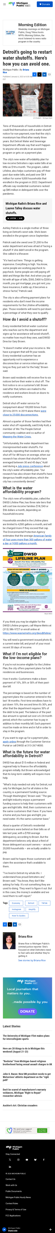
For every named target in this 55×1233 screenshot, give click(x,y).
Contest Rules (12, 1203)
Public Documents (14, 1191)
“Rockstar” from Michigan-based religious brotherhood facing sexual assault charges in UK (27, 1063)
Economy (16, 903)
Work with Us (11, 1185)
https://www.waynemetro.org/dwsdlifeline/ (27, 633)
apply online (10, 741)
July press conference (30, 466)
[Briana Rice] (9, 940)
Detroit (31, 903)
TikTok (44, 903)
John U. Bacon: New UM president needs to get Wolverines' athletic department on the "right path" (27, 1077)
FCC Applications (13, 1216)
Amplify (32, 909)
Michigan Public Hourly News (18, 1197)
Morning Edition (32, 24)
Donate (46, 4)
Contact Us (10, 1179)
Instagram (16, 909)
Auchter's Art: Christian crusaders (20, 1105)
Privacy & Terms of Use (16, 1210)
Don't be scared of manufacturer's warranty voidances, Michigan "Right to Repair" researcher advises (24, 1092)
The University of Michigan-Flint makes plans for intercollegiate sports (26, 1037)
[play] (4, 1229)
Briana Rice (25, 936)
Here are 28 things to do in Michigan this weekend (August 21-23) (24, 1050)
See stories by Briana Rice (32, 960)
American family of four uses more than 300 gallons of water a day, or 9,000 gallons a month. (27, 539)
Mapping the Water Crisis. (17, 436)
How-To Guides (18, 916)
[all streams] (51, 1229)
